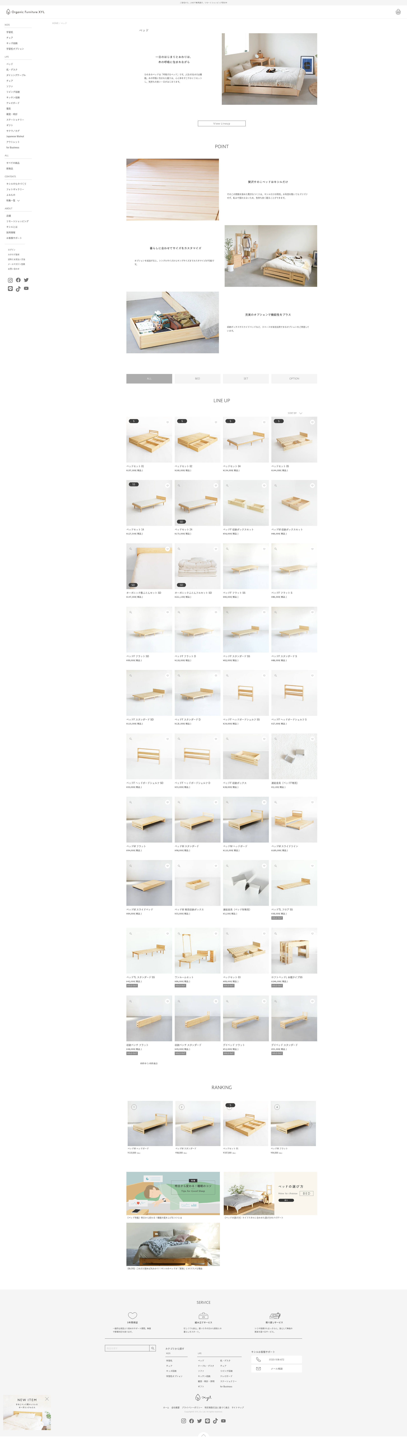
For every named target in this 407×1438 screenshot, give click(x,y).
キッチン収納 (13, 97)
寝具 (8, 108)
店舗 (8, 216)
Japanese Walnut (15, 136)
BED (197, 378)
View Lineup (221, 123)
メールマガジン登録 (16, 264)
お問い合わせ (13, 269)
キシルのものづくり (16, 184)
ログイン (11, 250)
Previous (133, 1128)
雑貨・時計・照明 (206, 1381)
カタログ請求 (13, 255)
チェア (9, 38)
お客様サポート (14, 238)
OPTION (294, 378)
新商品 (9, 168)
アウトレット (13, 142)
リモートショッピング (17, 221)
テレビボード (13, 103)
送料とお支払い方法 (16, 259)
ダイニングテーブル (16, 75)
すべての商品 (13, 163)
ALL (149, 378)
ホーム (166, 1408)
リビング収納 (13, 92)
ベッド (9, 64)
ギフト (9, 125)
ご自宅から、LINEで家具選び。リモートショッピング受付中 (203, 2)
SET (246, 378)
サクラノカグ (13, 131)
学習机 (9, 32)
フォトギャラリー (15, 189)
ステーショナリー (15, 120)
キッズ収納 (11, 43)
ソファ (9, 86)
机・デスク (11, 70)
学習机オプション (15, 49)
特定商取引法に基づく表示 (217, 1408)
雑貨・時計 (11, 114)
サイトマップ (238, 1408)
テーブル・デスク (206, 1366)
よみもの (10, 195)
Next (310, 1126)
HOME (55, 23)
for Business (12, 147)
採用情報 (10, 232)
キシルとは (11, 227)
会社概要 (175, 1408)
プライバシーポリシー (192, 1408)
